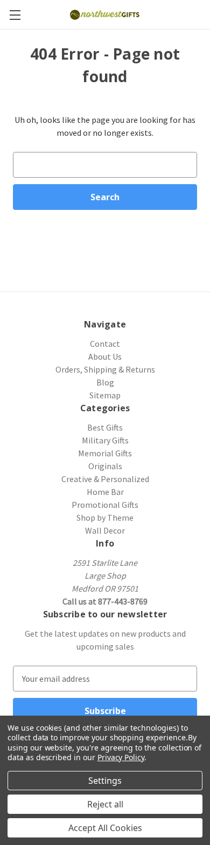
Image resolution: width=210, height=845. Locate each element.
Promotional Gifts (105, 504)
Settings (105, 780)
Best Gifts (105, 427)
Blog (105, 382)
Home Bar (105, 491)
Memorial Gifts (105, 453)
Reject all (105, 804)
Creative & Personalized (105, 479)
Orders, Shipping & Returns (105, 369)
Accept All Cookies (105, 828)
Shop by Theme (105, 517)
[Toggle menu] (15, 15)
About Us (105, 356)
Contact (105, 343)
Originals (105, 466)
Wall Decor (105, 530)
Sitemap (105, 395)
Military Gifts (105, 440)
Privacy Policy (120, 757)
